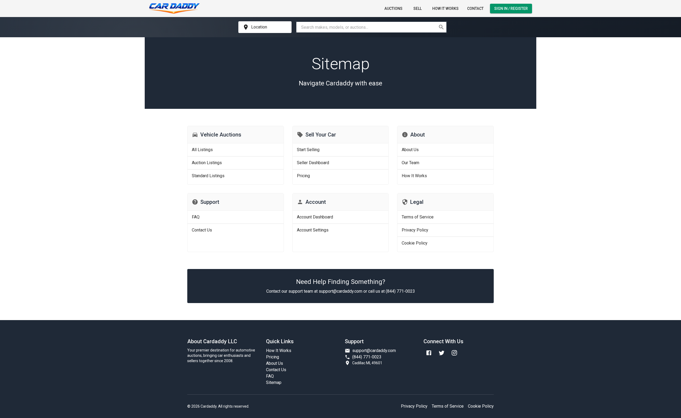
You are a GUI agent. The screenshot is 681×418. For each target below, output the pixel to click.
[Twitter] (441, 352)
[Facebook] (428, 352)
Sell (417, 8)
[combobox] (366, 27)
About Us (274, 363)
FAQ (270, 376)
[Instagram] (454, 352)
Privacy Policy (414, 406)
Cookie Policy (481, 406)
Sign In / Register (511, 8)
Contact (475, 8)
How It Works (445, 8)
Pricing (272, 356)
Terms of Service (448, 406)
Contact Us (276, 369)
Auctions (393, 8)
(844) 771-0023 (366, 356)
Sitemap (273, 382)
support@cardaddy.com (374, 350)
